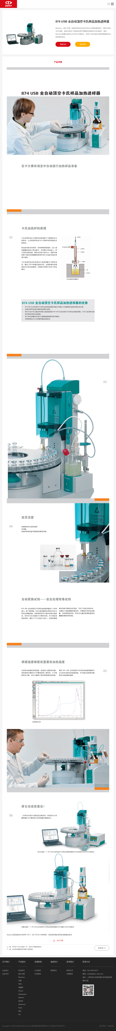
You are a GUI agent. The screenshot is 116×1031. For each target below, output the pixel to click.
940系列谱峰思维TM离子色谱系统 (22, 949)
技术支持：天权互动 (106, 1026)
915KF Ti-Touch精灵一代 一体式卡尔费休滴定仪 (26, 947)
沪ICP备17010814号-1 (57, 1026)
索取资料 (83, 44)
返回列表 (100, 948)
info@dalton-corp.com (95, 974)
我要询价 (63, 44)
